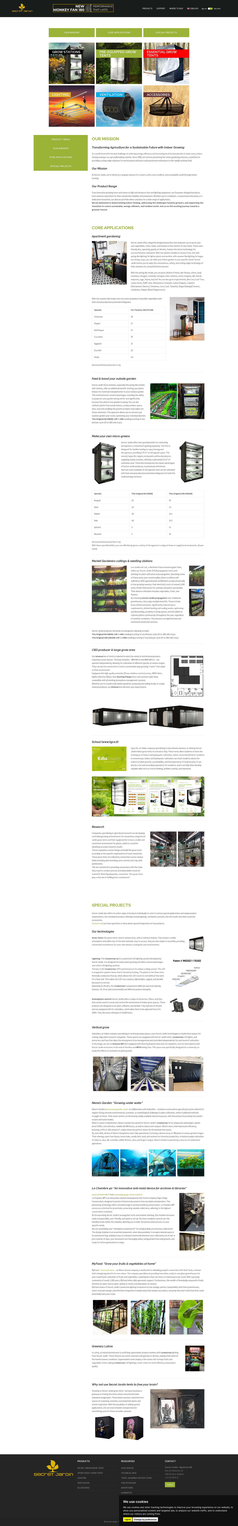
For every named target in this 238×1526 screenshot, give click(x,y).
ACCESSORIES (83, 1487)
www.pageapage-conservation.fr (128, 1194)
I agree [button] (128, 1519)
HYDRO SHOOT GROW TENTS (90, 1473)
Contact (170, 1484)
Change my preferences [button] (145, 1519)
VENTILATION (83, 1483)
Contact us (96, 923)
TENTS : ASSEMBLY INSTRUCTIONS (136, 1478)
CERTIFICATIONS (128, 1483)
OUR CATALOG (127, 1468)
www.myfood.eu (108, 1270)
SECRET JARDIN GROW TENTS (90, 1468)
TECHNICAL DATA (128, 1473)
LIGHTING (81, 1478)
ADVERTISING (127, 1487)
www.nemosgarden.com (116, 1109)
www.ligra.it (110, 742)
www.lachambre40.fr (100, 1194)
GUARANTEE (126, 1492)
